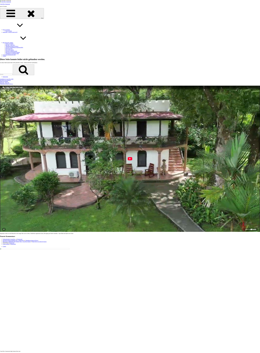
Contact (4, 56)
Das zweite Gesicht (9, 49)
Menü (42, 18)
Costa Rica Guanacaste (5, 4)
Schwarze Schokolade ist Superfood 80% (14, 47)
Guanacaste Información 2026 (9, 54)
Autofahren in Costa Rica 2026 (12, 53)
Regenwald (19, 239)
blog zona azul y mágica (8, 42)
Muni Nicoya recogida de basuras (12, 52)
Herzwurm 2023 (8, 48)
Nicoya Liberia (8, 31)
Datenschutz (5, 76)
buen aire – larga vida (10, 45)
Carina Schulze (6, 244)
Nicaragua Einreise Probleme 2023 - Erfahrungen (13, 240)
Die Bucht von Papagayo (5, 80)
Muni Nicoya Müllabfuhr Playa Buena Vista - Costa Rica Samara (17, 241)
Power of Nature (6, 29)
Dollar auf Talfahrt (9, 43)
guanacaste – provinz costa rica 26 (10, 32)
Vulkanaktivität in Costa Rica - (9, 239)
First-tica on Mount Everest (11, 51)
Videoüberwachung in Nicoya (11, 46)
